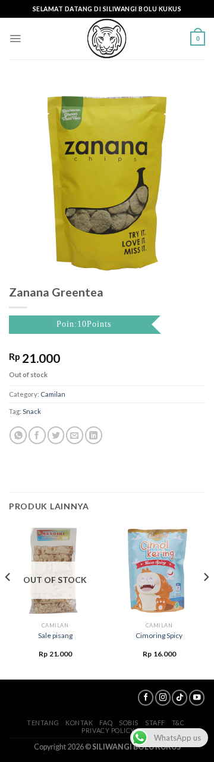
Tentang (43, 722)
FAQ (105, 722)
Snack (32, 411)
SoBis (129, 722)
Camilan (52, 394)
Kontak (79, 722)
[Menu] (15, 38)
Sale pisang (55, 635)
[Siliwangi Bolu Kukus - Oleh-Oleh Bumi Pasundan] (107, 38)
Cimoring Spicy (159, 635)
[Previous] (8, 601)
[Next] (206, 601)
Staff (155, 722)
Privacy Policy (108, 730)
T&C (178, 722)
